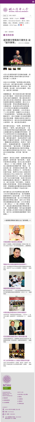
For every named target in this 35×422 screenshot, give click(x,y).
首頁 (6, 31)
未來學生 (21, 23)
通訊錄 (11, 18)
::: (1, 15)
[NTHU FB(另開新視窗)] (19, 25)
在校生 (5, 20)
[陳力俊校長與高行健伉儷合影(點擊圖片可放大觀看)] (15, 69)
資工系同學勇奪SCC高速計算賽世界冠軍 (16, 360)
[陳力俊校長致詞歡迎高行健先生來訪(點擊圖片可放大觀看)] (5, 69)
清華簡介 (20, 401)
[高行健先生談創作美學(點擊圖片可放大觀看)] (10, 69)
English (17, 18)
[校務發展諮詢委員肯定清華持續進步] (16, 310)
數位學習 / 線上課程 (23, 394)
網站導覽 (5, 18)
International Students (14, 20)
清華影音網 (21, 403)
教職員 (5, 23)
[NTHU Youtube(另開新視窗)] (21, 25)
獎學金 (20, 396)
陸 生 (28, 20)
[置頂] (30, 417)
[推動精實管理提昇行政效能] (16, 286)
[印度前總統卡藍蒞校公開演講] (16, 240)
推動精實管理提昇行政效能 (12, 288)
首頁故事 (5, 25)
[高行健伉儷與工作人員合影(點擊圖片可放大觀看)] (19, 69)
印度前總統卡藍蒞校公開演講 (12, 242)
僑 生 (23, 20)
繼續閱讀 (28, 245)
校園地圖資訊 (6, 400)
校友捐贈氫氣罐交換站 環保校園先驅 (15, 336)
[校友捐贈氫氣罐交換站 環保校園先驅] (16, 334)
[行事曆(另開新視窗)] (23, 25)
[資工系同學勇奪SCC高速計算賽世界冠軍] (16, 358)
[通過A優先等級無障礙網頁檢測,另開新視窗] (17, 388)
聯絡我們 (5, 398)
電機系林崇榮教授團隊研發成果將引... (15, 264)
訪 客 (26, 23)
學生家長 (15, 23)
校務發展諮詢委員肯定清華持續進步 (15, 312)
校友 (9, 23)
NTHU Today (13, 25)
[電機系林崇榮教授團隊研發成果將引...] (16, 262)
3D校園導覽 (6, 402)
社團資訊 (20, 399)
